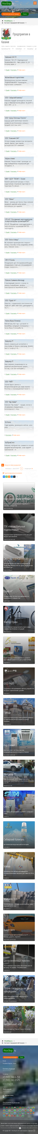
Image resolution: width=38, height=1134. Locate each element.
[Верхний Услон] (17, 1110)
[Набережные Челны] (23, 1113)
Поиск (25, 14)
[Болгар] (4, 1110)
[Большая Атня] (7, 1110)
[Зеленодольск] (28, 1110)
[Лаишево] (7, 1113)
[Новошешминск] (28, 1113)
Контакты (14, 70)
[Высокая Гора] (20, 1110)
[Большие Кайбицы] (9, 1110)
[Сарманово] (7, 1116)
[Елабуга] (23, 1110)
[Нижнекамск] (25, 1113)
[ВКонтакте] (4, 477)
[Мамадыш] (12, 1113)
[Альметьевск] (17, 1108)
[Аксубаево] (9, 1108)
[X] (14, 477)
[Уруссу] (17, 1116)
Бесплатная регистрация (11, 14)
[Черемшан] (20, 1116)
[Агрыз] (4, 1108)
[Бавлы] (25, 1108)
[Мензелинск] (17, 1113)
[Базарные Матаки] (28, 1108)
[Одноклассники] (9, 477)
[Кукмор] (4, 1113)
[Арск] (23, 1108)
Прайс (8, 70)
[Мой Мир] (12, 477)
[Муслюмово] (20, 1113)
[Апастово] (20, 1108)
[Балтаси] (31, 1108)
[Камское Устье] (33, 1110)
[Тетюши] (12, 1116)
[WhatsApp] (6, 477)
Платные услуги (9, 1095)
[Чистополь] (23, 1116)
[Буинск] (15, 1110)
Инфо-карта (22, 70)
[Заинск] (25, 1110)
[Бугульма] (12, 1110)
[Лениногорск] (9, 1113)
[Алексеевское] (15, 1108)
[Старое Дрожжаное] (9, 1116)
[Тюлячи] (15, 1116)
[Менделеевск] (15, 1113)
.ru (8, 3)
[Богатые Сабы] (33, 1108)
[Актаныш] (12, 1108)
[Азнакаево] (7, 1108)
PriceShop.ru (8, 21)
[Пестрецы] (33, 1113)
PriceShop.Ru (15, 1131)
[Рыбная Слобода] (4, 1116)
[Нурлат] (31, 1113)
